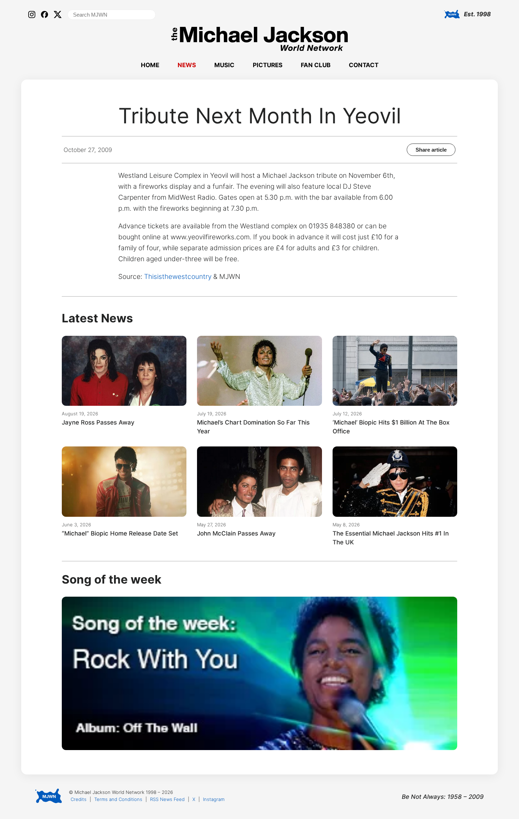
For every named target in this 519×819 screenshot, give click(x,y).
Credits (78, 799)
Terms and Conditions (118, 799)
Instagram (214, 799)
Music (224, 65)
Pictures (267, 65)
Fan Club (315, 65)
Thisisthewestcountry (177, 277)
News (187, 65)
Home (150, 65)
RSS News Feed (167, 799)
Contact (363, 65)
